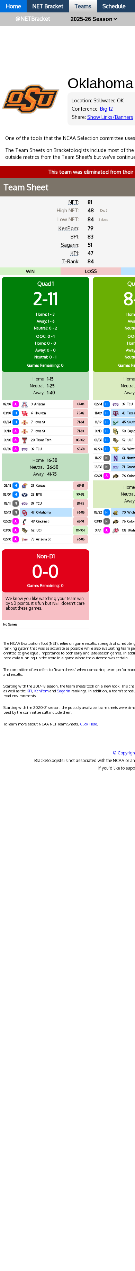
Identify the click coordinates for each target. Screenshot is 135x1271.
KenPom (68, 228)
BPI (74, 236)
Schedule (114, 6)
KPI (74, 253)
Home (13, 6)
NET (73, 202)
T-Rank (70, 261)
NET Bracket (47, 6)
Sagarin (69, 245)
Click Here (88, 724)
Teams (82, 6)
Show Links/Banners (110, 117)
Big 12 (106, 109)
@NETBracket (33, 18)
